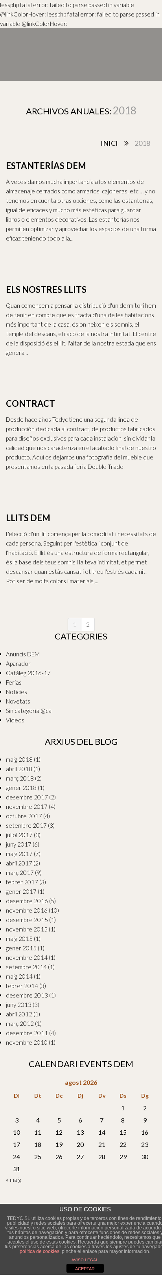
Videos (15, 720)
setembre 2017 (26, 825)
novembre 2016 (27, 910)
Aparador (18, 663)
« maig (13, 1179)
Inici (109, 143)
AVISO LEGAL (85, 1260)
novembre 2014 (27, 957)
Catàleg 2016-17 (28, 672)
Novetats (18, 701)
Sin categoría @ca (29, 710)
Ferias (14, 682)
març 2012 (20, 1023)
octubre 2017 (24, 815)
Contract (30, 403)
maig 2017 (19, 853)
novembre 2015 (27, 929)
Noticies (16, 691)
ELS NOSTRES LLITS (46, 289)
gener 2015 (21, 948)
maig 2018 (19, 759)
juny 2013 (18, 1004)
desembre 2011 (27, 1032)
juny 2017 (18, 844)
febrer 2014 (22, 985)
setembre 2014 (26, 966)
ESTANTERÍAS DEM (46, 165)
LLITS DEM (28, 518)
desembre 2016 (27, 900)
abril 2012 (19, 1014)
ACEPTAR (85, 1268)
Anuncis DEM (23, 654)
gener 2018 (21, 787)
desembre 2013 (27, 995)
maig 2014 (19, 976)
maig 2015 (19, 938)
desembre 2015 (27, 919)
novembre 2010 (27, 1042)
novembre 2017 (27, 806)
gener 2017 (21, 891)
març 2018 (20, 778)
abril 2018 (19, 768)
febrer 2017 (22, 882)
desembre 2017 (27, 797)
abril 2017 (19, 863)
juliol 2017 (19, 834)
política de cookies (39, 1251)
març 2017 (20, 872)
